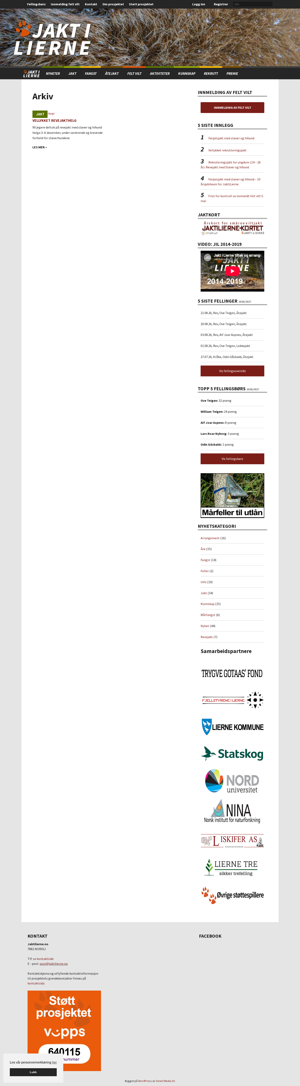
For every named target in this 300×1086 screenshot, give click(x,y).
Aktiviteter (160, 73)
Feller (205, 571)
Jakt (40, 114)
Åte (203, 549)
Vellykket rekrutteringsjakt (227, 150)
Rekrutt (211, 73)
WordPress (145, 1081)
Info (204, 582)
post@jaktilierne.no (54, 964)
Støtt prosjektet (141, 4)
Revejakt (207, 637)
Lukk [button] (33, 1072)
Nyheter (53, 73)
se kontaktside (43, 959)
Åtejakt (112, 73)
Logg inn (198, 4)
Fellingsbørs (36, 4)
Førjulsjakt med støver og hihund (231, 138)
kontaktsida (36, 983)
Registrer (221, 4)
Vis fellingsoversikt (232, 371)
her (54, 1062)
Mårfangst (208, 615)
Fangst (91, 73)
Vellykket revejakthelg (54, 120)
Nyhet (205, 626)
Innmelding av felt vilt (232, 107)
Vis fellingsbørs (232, 459)
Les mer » (39, 147)
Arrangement (210, 538)
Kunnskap (186, 73)
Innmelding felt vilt (65, 4)
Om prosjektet (113, 4)
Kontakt (91, 4)
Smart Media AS (165, 1081)
